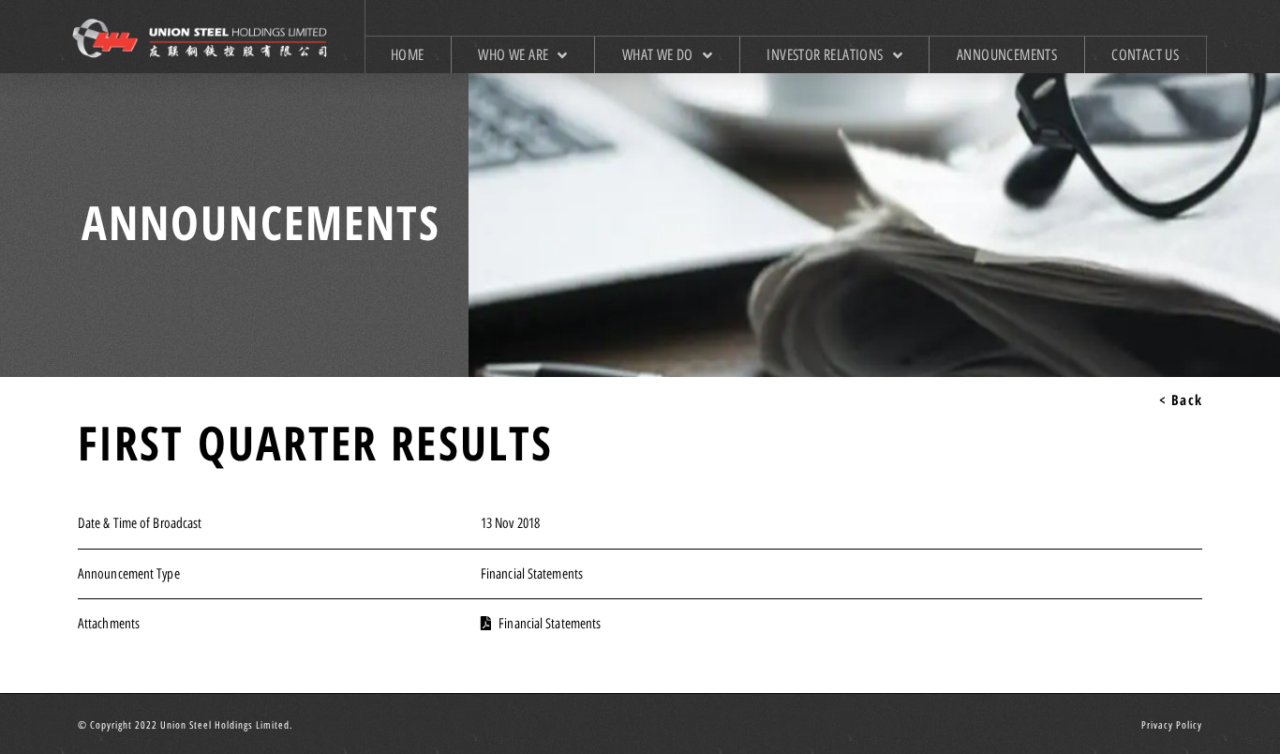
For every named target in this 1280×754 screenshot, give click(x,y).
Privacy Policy (1171, 725)
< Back (1180, 399)
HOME (407, 55)
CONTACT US (1145, 55)
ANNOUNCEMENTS (1007, 55)
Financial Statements (532, 574)
